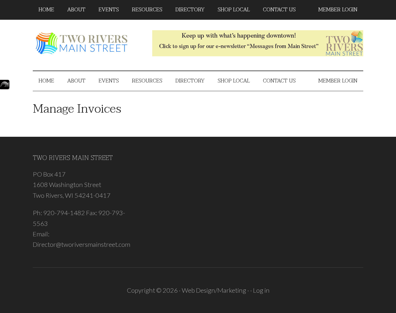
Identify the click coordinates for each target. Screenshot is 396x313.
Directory (4, 84)
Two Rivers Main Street (88, 43)
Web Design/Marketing (214, 290)
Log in (261, 290)
